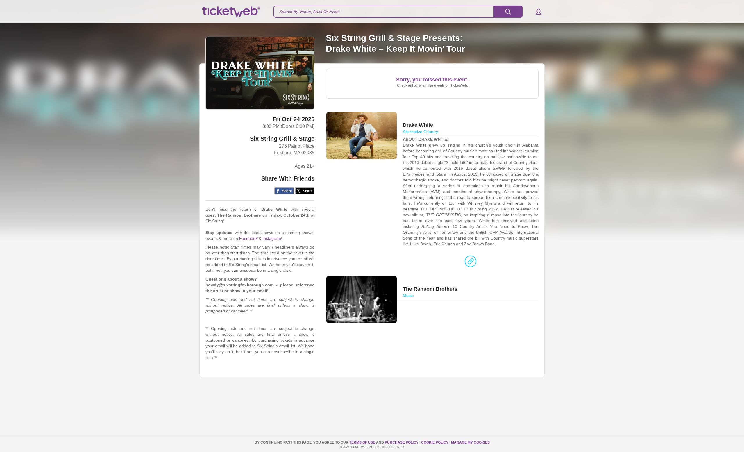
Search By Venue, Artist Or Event (309, 11)
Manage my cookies (470, 442)
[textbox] (398, 12)
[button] (535, 11)
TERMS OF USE (362, 442)
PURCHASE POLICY (402, 442)
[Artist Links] (470, 263)
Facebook (248, 238)
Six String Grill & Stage (282, 138)
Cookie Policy (435, 442)
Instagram (271, 238)
